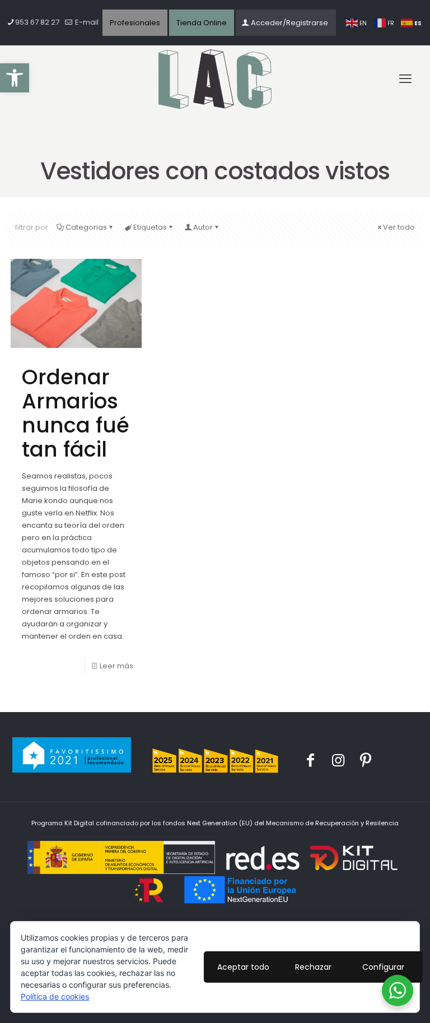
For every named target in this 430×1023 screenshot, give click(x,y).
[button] (14, 77)
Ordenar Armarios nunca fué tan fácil (75, 413)
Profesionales (135, 22)
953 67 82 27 (37, 22)
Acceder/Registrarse (289, 22)
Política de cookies (55, 996)
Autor (203, 227)
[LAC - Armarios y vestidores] (215, 79)
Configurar (383, 967)
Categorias (86, 227)
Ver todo (399, 227)
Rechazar (313, 967)
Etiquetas (150, 227)
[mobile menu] (405, 79)
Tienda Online (201, 22)
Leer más (116, 666)
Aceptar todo (243, 967)
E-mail (86, 22)
